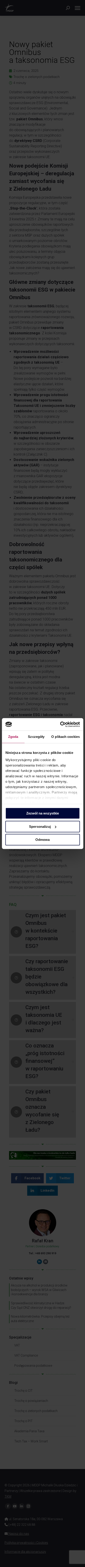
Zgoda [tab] (13, 737)
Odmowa (42, 840)
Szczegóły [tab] (36, 737)
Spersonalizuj (40, 826)
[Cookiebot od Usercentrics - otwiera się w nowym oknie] (60, 724)
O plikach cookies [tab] (65, 737)
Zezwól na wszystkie (42, 813)
